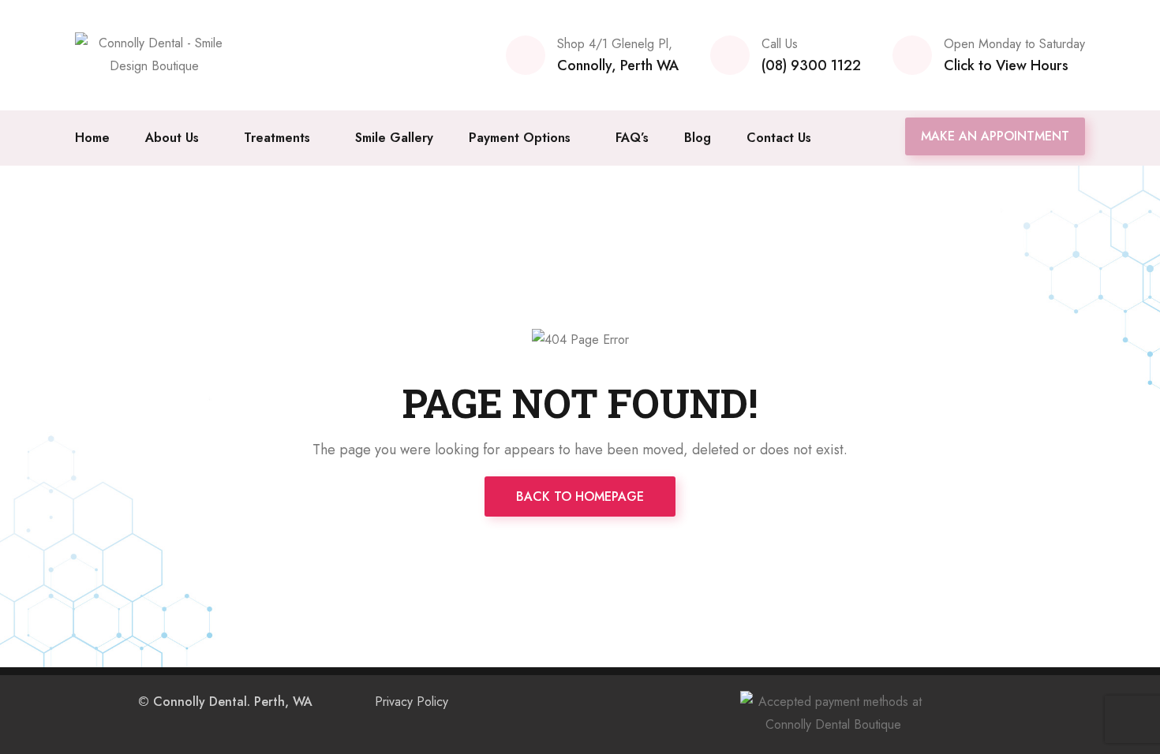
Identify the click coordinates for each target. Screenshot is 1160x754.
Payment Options (520, 138)
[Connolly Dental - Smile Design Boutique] (154, 54)
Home (92, 138)
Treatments (277, 138)
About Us (172, 138)
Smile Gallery (394, 138)
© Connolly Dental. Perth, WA (225, 701)
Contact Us (779, 138)
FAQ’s (632, 138)
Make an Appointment (995, 136)
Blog (697, 138)
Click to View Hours (1006, 65)
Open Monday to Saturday (1014, 44)
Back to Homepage (580, 496)
